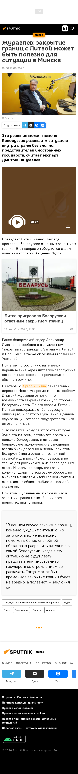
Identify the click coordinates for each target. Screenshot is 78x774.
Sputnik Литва (34, 386)
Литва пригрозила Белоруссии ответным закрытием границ (35, 318)
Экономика (64, 663)
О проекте (8, 697)
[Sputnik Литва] (12, 30)
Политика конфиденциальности (22, 702)
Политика (23, 663)
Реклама (22, 697)
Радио (67, 602)
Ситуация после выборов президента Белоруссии (31, 602)
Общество (43, 663)
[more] (71, 329)
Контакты (36, 697)
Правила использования (17, 708)
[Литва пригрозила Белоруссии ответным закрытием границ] (39, 285)
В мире (7, 663)
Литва (7, 609)
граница (50, 609)
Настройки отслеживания (40, 728)
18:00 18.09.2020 (13, 68)
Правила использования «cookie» (23, 713)
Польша (37, 609)
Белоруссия (21, 609)
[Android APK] (14, 739)
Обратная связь (12, 728)
